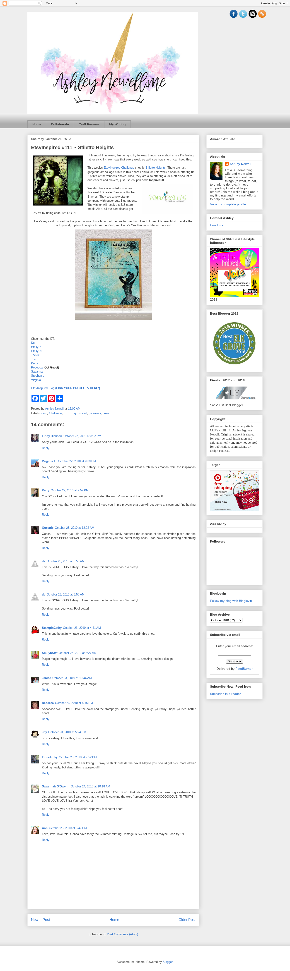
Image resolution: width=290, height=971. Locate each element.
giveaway (95, 413)
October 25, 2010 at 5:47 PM (68, 828)
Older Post (187, 920)
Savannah (37, 371)
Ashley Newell (240, 164)
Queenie (47, 527)
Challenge (55, 413)
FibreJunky (50, 757)
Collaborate (60, 124)
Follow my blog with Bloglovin (231, 601)
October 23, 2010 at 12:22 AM (74, 527)
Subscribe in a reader (225, 694)
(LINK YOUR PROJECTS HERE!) (77, 388)
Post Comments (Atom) (122, 934)
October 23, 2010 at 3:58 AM (66, 561)
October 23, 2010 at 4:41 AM (82, 627)
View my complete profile (228, 204)
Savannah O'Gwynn (55, 786)
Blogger (167, 962)
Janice (46, 678)
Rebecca (37, 367)
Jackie (35, 355)
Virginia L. (49, 461)
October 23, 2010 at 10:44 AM (72, 678)
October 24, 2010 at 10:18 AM (90, 786)
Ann (45, 828)
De (33, 342)
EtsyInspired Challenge (119, 167)
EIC (66, 413)
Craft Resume (89, 124)
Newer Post (40, 920)
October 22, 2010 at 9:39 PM (77, 461)
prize (106, 413)
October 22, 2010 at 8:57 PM (82, 436)
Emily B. (36, 347)
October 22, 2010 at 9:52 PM (70, 490)
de (43, 561)
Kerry (34, 363)
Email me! (217, 225)
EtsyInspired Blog (43, 388)
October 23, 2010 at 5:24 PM (67, 732)
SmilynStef (49, 653)
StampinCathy (52, 627)
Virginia (36, 380)
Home (36, 124)
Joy (33, 359)
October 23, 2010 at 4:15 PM (74, 703)
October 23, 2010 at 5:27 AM (78, 653)
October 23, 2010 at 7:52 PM (78, 757)
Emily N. (36, 351)
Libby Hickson (52, 436)
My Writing (117, 124)
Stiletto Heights (155, 167)
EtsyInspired (78, 413)
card (44, 413)
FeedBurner (244, 668)
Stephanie (37, 375)
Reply (45, 448)
